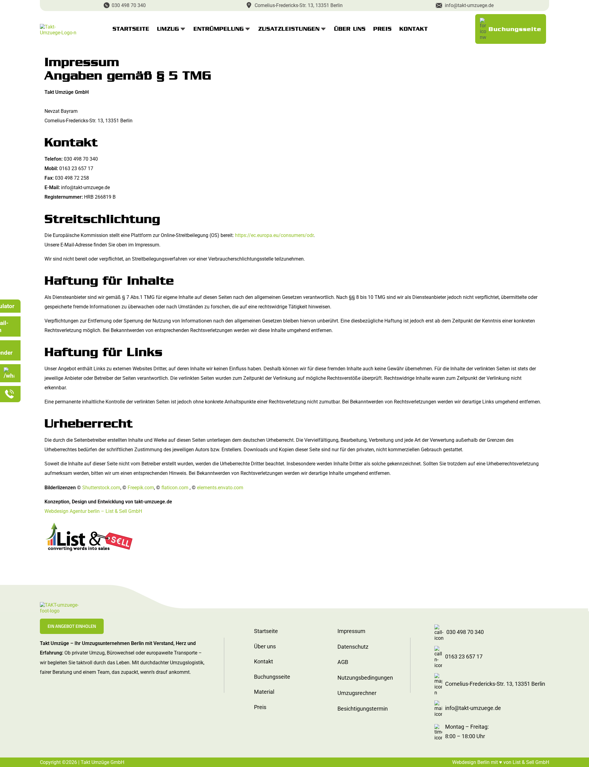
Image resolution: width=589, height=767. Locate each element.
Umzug (168, 29)
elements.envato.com (220, 487)
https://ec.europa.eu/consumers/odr (274, 235)
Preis (382, 29)
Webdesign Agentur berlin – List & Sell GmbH (93, 511)
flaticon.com (174, 487)
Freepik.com (141, 487)
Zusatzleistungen (289, 29)
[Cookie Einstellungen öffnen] (13, 759)
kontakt (413, 29)
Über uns (350, 29)
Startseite (131, 29)
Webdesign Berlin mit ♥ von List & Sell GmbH (500, 762)
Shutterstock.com (101, 487)
